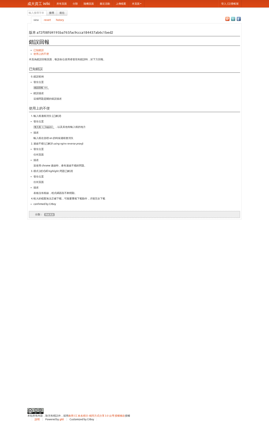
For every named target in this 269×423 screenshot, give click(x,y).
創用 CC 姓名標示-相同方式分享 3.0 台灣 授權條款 (96, 415)
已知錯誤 (38, 50)
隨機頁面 (89, 3)
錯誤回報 (39, 42)
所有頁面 (62, 3)
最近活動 (105, 3)
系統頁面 (49, 214)
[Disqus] (134, 265)
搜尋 (51, 12)
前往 (62, 12)
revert (47, 19)
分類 (75, 3)
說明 (37, 419)
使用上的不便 (41, 53)
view (36, 19)
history (60, 19)
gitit (61, 419)
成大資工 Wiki (38, 3)
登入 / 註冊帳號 (230, 3)
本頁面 (136, 3)
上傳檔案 (121, 3)
